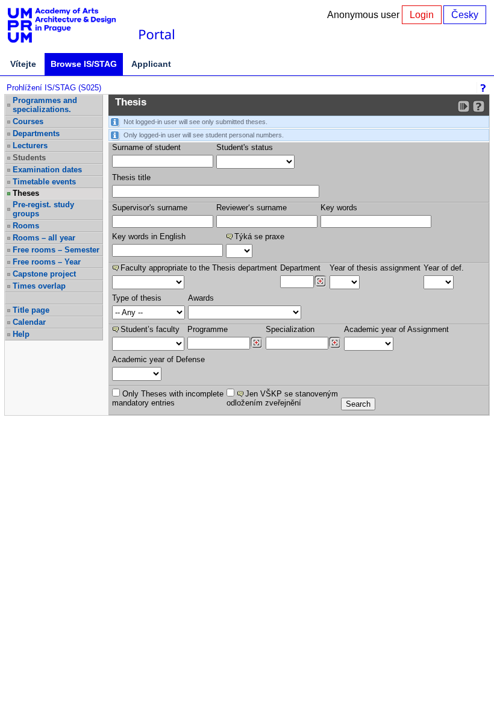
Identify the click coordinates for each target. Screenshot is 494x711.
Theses (26, 193)
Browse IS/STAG (84, 64)
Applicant (151, 64)
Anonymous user (364, 15)
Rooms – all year (44, 237)
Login (422, 15)
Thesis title (131, 177)
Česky (464, 15)
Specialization (290, 329)
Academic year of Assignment (396, 329)
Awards (201, 297)
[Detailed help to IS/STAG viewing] (478, 106)
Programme (207, 329)
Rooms (26, 225)
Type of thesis (136, 297)
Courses (28, 121)
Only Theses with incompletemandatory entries (168, 398)
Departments (36, 133)
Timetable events (44, 181)
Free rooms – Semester (56, 249)
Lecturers (30, 145)
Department (300, 267)
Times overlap (39, 285)
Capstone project (44, 273)
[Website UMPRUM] (68, 25)
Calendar (29, 322)
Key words (338, 207)
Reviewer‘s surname (251, 207)
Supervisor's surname (149, 207)
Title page (31, 310)
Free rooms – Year (47, 261)
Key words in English (149, 236)
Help (21, 334)
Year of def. (444, 267)
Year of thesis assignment (375, 267)
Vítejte (23, 64)
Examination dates (47, 169)
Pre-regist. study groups (43, 209)
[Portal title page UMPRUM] (156, 25)
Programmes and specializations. (45, 105)
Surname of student (146, 147)
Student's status (244, 147)
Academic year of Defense (158, 359)
